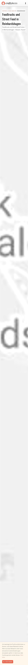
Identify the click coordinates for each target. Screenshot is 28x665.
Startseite (4, 11)
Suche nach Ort (12, 11)
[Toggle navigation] (25, 3)
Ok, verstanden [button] (7, 662)
